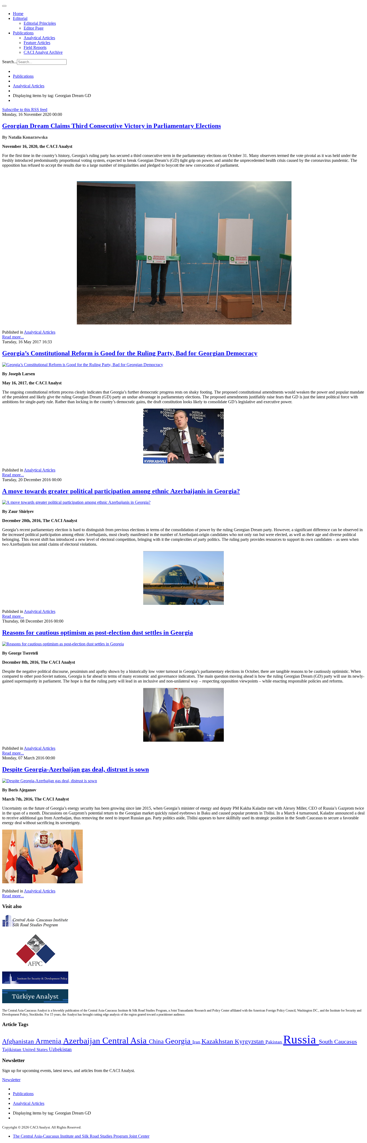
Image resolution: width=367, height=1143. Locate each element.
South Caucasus (338, 1041)
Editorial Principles (40, 23)
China (157, 1041)
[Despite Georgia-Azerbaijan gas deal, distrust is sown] (49, 780)
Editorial (20, 18)
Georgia (178, 1041)
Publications (23, 33)
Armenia (49, 1041)
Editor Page (34, 28)
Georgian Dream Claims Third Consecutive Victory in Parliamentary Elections (111, 125)
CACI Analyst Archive (43, 52)
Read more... (13, 337)
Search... (9, 61)
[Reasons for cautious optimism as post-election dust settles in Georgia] (63, 644)
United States (36, 1049)
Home (18, 13)
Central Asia (125, 1040)
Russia (301, 1039)
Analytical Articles (39, 37)
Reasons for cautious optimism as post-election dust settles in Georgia (97, 632)
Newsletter (11, 1079)
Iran (197, 1042)
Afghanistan (18, 1041)
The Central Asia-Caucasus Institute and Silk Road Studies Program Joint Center (81, 1136)
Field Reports (35, 47)
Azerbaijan (82, 1040)
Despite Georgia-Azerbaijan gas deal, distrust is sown (75, 769)
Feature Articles (37, 42)
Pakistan (274, 1042)
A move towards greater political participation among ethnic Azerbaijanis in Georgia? (121, 491)
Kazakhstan (218, 1041)
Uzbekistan (60, 1049)
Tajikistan (12, 1049)
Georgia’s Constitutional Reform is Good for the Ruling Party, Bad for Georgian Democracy (129, 353)
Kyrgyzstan (250, 1041)
